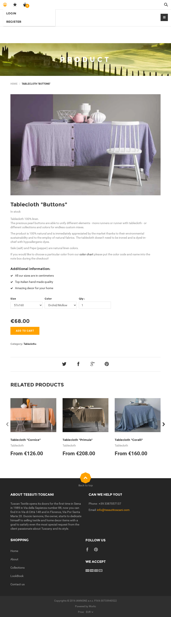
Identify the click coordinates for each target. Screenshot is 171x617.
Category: (16, 343)
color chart (86, 254)
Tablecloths (30, 343)
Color (48, 298)
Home (14, 83)
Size (13, 298)
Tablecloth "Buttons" (38, 204)
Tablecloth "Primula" (78, 440)
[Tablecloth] (85, 145)
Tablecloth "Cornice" (25, 440)
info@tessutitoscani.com (113, 510)
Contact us (17, 584)
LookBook (17, 576)
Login (11, 13)
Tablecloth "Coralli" (129, 440)
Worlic (92, 606)
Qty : (82, 298)
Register (13, 22)
